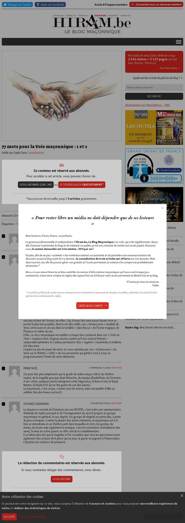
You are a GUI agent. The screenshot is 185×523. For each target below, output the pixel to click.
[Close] (163, 208)
